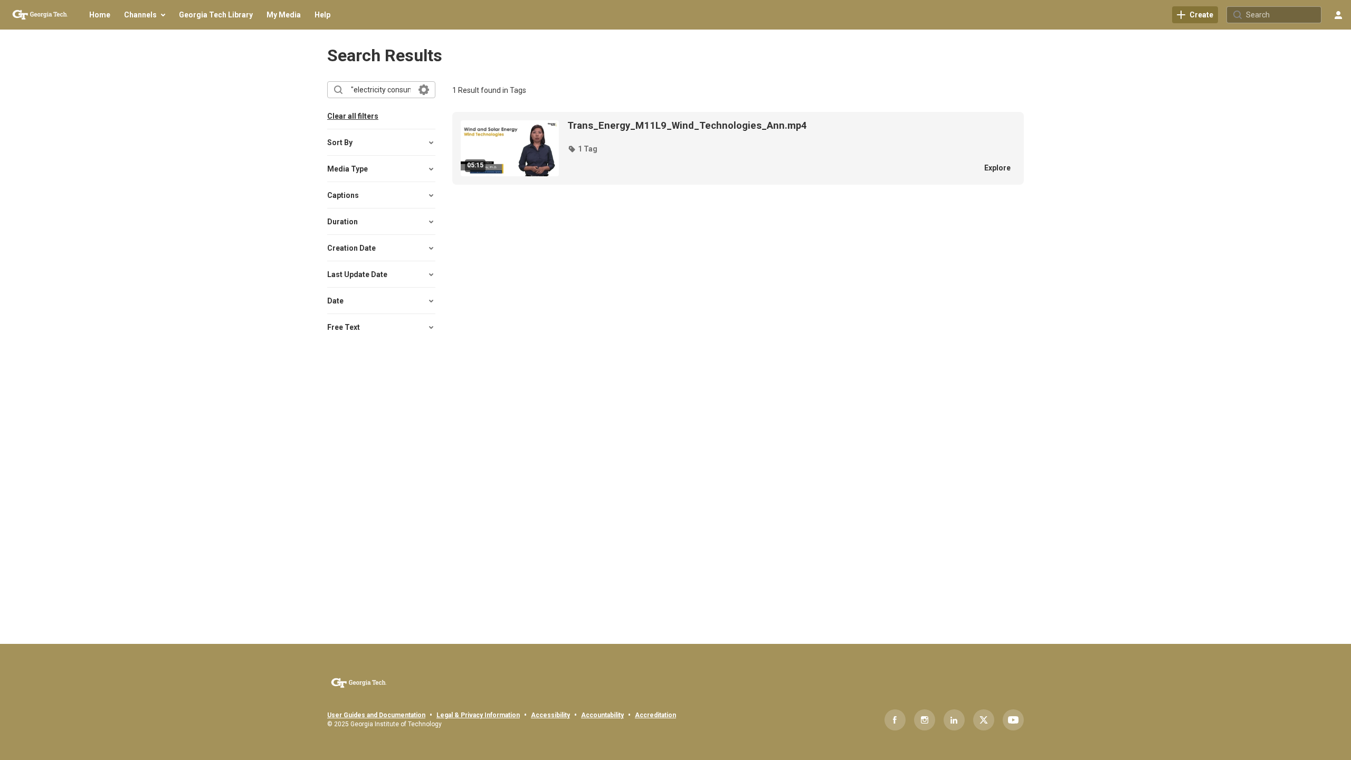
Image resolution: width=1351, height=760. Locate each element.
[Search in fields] (424, 89)
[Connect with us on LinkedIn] (954, 719)
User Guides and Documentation (376, 715)
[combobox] (381, 89)
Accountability (602, 715)
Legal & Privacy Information (478, 715)
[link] (1195, 14)
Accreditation (655, 715)
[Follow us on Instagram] (924, 719)
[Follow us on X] (983, 719)
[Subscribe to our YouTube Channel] (1013, 719)
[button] (582, 149)
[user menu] (1338, 14)
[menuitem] (100, 14)
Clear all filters (352, 116)
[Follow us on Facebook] (895, 719)
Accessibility (550, 715)
